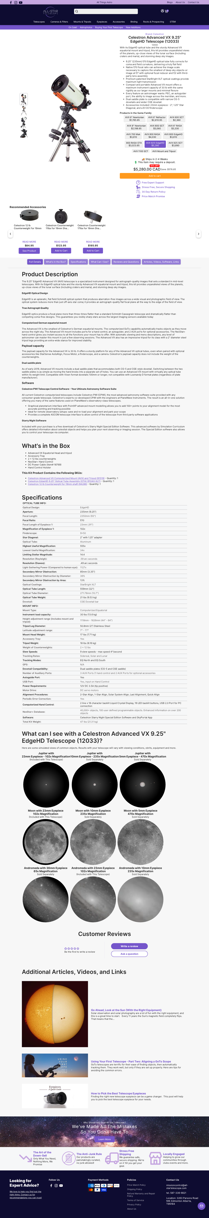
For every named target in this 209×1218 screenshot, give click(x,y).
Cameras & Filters (59, 21)
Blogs (170, 2)
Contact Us (193, 2)
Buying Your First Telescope (109, 27)
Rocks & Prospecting (153, 21)
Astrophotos (86, 27)
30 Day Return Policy (154, 191)
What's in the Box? (56, 261)
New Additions (133, 27)
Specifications (78, 261)
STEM (173, 21)
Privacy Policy (134, 1204)
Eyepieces (102, 21)
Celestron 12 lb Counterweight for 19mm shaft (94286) (57, 484)
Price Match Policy (136, 1185)
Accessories (119, 21)
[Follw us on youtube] (20, 2)
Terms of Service (135, 1200)
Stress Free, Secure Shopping (158, 187)
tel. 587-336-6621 (176, 1192)
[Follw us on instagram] (16, 2)
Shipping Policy (134, 1189)
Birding (134, 21)
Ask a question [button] (129, 953)
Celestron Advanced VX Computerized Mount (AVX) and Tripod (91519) (66, 478)
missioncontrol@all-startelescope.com (177, 1187)
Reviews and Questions (126, 261)
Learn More (104, 1139)
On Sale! (73, 27)
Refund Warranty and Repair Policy (141, 1194)
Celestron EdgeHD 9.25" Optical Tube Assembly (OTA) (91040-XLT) (64, 481)
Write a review (129, 946)
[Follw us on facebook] (11, 2)
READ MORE (29, 241)
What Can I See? (100, 261)
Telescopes (39, 21)
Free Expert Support (153, 182)
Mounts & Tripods (82, 21)
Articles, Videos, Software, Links (161, 261)
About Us (180, 2)
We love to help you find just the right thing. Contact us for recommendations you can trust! (26, 1194)
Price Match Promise (153, 196)
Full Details (35, 261)
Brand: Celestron (155, 34)
